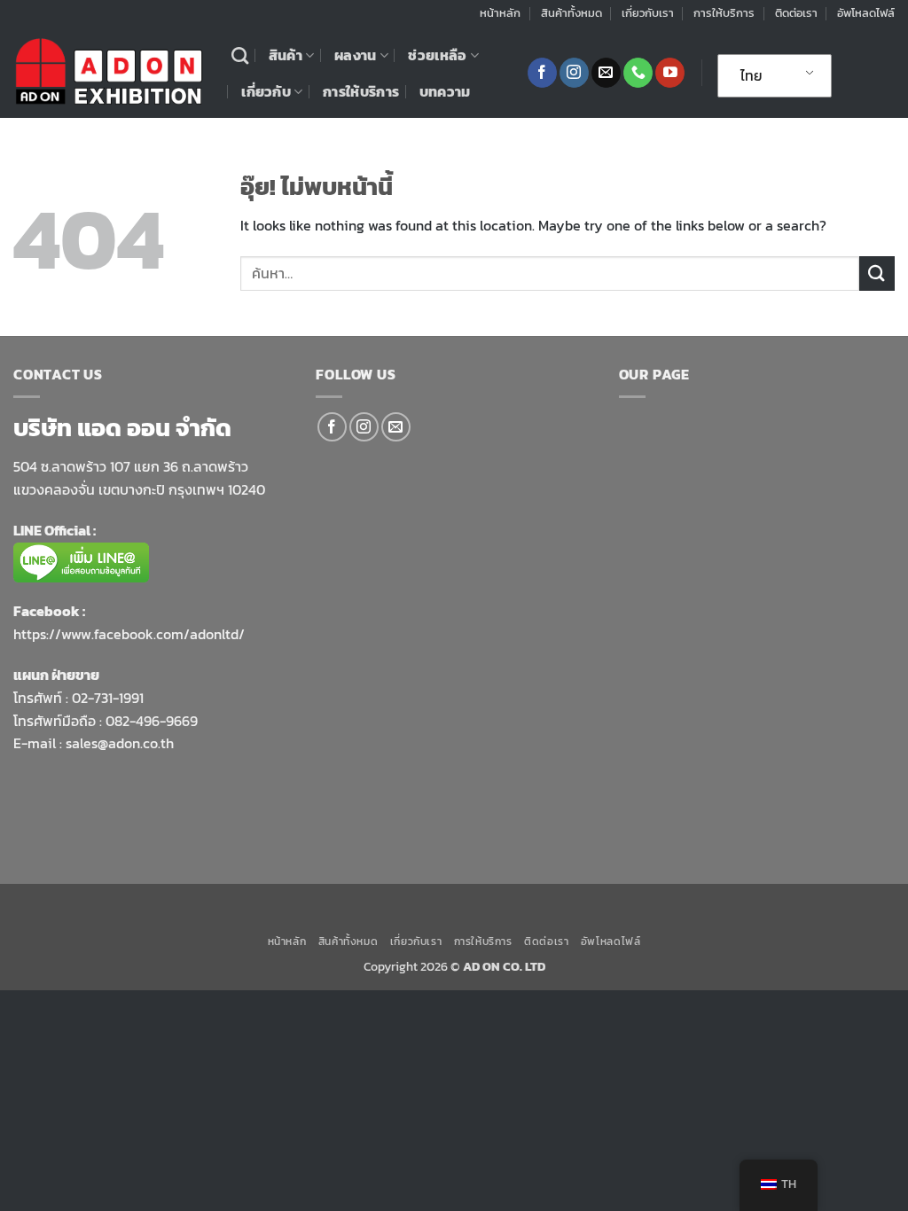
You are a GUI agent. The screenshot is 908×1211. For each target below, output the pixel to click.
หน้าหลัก (500, 12)
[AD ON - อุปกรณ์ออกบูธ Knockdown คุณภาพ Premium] (109, 72)
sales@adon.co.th (120, 743)
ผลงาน (355, 55)
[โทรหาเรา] (638, 73)
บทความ (445, 91)
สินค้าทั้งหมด (571, 12)
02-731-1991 (108, 697)
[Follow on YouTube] (670, 73)
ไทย (751, 75)
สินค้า (285, 55)
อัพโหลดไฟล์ (866, 12)
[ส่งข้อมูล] (877, 273)
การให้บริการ (724, 12)
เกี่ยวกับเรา (648, 12)
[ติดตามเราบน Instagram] (574, 73)
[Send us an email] (606, 73)
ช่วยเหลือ (437, 55)
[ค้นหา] (239, 55)
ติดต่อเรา (796, 12)
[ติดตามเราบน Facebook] (542, 73)
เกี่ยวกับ (266, 91)
